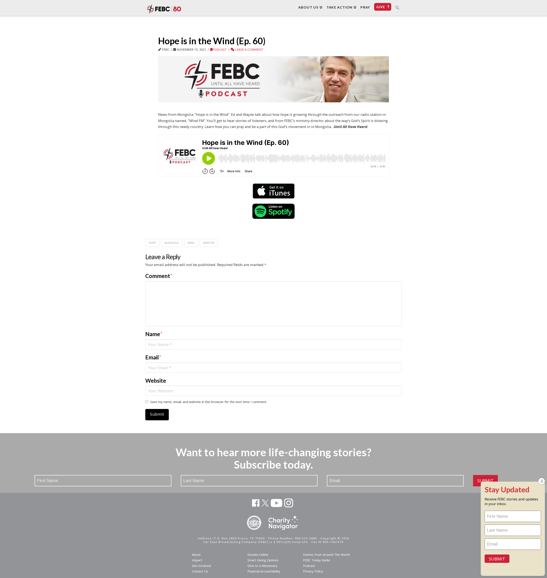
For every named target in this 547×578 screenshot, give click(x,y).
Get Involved (201, 565)
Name (154, 334)
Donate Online (257, 554)
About (196, 554)
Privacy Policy (313, 571)
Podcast (220, 49)
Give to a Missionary (262, 565)
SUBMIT (485, 481)
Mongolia (172, 243)
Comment (159, 276)
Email (153, 357)
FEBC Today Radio (316, 560)
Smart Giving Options (263, 560)
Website (155, 380)
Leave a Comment (248, 49)
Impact (197, 560)
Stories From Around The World (326, 554)
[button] (397, 7)
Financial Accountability (263, 571)
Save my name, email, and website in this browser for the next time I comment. (208, 402)
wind (190, 243)
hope (152, 243)
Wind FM (208, 243)
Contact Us (200, 571)
